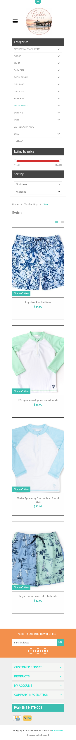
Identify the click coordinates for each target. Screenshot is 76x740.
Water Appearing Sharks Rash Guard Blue (38, 499)
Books (17, 56)
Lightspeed (43, 735)
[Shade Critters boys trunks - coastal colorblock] (38, 556)
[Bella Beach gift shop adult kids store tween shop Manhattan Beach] (42, 21)
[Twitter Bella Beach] (38, 651)
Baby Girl (19, 70)
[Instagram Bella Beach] (45, 651)
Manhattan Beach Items (27, 49)
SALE (16, 133)
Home (15, 204)
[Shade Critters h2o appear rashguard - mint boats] (38, 360)
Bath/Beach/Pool (24, 126)
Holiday (18, 140)
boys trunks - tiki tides (38, 302)
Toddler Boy (21, 105)
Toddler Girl (21, 77)
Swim (46, 204)
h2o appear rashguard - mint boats (38, 400)
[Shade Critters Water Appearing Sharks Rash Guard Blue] (38, 458)
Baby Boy (19, 98)
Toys (16, 119)
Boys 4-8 (18, 112)
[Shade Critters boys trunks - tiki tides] (38, 262)
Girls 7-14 (19, 91)
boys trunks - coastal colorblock (38, 596)
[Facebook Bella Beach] (31, 651)
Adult (17, 63)
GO (60, 642)
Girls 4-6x (19, 84)
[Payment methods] (17, 718)
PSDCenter (57, 730)
